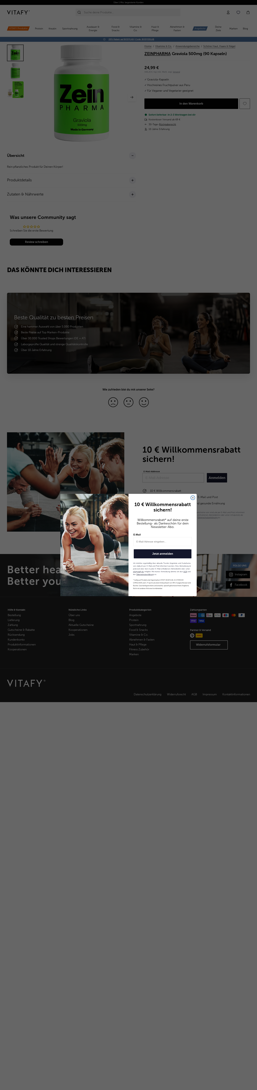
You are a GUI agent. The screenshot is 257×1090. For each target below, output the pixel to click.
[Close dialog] (193, 498)
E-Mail (137, 534)
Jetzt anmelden (162, 553)
